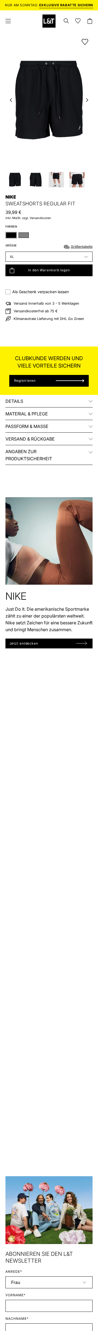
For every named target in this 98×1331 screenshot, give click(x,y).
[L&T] (49, 21)
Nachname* (17, 1319)
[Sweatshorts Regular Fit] (15, 180)
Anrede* (13, 1271)
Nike (10, 197)
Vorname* (15, 1295)
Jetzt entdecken (24, 643)
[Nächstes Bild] (87, 100)
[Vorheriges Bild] (10, 100)
